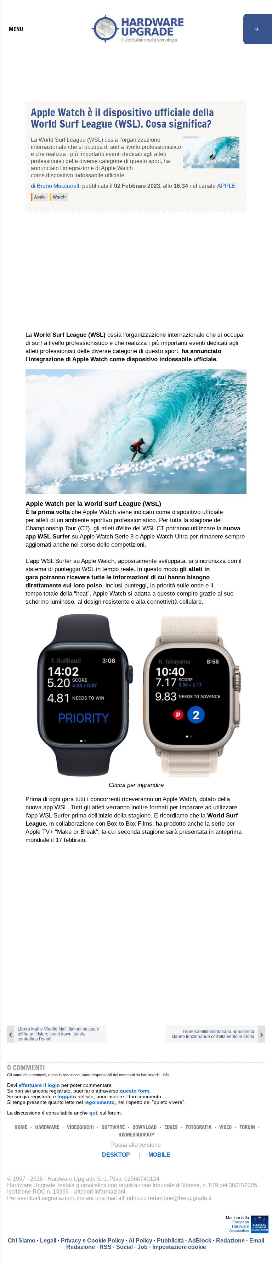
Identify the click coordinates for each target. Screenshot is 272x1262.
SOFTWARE (113, 1127)
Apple (226, 186)
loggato (66, 1096)
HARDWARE (47, 1127)
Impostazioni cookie (179, 1247)
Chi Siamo (21, 1241)
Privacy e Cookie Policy (92, 1241)
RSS (106, 1247)
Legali (48, 1241)
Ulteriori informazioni (99, 1192)
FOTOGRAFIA (198, 1127)
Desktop (116, 1155)
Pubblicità (170, 1241)
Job (142, 1247)
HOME (21, 1127)
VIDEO (225, 1127)
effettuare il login (39, 1085)
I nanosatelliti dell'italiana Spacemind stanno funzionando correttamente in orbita (213, 1034)
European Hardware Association (239, 1226)
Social (124, 1247)
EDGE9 (171, 1127)
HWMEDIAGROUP (136, 1134)
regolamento (99, 1102)
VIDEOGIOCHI (80, 1127)
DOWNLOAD (144, 1127)
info (166, 1075)
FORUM (247, 1127)
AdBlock (199, 1241)
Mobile (159, 1155)
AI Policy (140, 1241)
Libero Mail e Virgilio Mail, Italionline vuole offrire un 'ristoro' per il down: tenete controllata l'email (58, 1034)
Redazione (230, 1241)
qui (93, 1113)
